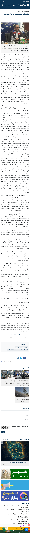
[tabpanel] (15, 453)
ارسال (3, 432)
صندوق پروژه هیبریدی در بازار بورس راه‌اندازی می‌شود (23, 400)
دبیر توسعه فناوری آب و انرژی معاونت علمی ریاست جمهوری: (23, 381)
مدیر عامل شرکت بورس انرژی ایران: (22, 398)
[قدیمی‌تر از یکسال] (22, 374)
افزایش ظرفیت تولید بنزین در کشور (20, 523)
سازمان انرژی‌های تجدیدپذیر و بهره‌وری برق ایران (18, 349)
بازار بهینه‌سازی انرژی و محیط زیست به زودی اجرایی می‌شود (23, 384)
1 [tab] (7, 439)
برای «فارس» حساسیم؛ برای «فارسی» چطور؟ (19, 462)
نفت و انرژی (13, 335)
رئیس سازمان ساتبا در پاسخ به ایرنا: (22, 11)
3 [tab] (3, 439)
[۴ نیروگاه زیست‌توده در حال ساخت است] (15, 33)
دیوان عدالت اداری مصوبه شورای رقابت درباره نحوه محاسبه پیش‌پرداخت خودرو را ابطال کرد (16, 516)
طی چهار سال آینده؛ (11, 380)
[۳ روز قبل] (15, 451)
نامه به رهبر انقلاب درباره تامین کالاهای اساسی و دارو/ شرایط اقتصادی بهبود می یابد (15, 520)
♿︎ (26, 529)
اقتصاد (18, 335)
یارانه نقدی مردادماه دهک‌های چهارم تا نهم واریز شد (17, 514)
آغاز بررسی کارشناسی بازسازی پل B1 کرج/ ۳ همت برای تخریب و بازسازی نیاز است (14, 506)
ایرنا (17, 5)
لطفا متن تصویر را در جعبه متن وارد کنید (20, 426)
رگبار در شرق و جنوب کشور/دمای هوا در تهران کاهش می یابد (15, 509)
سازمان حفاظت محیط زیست (22, 347)
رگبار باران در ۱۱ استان (23, 512)
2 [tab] (5, 439)
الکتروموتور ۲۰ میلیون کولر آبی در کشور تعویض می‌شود (8, 382)
